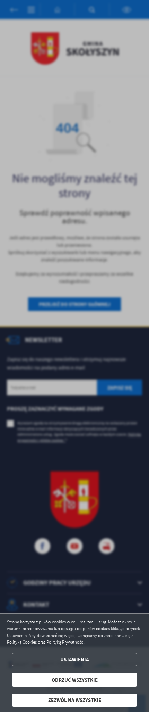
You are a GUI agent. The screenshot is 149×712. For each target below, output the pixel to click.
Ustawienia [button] (74, 659)
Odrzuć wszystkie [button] (75, 680)
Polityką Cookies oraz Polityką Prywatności (45, 642)
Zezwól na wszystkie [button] (74, 700)
